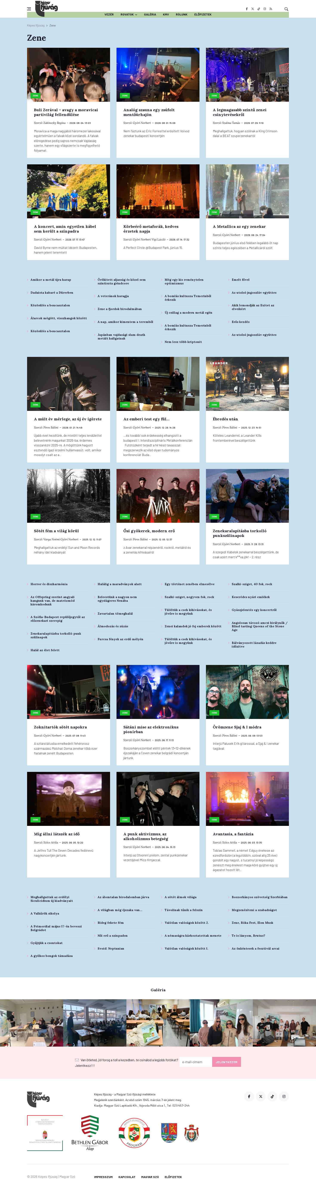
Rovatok (127, 14)
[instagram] (264, 8)
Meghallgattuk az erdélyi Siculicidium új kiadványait (52, 899)
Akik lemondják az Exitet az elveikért (253, 307)
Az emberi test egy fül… (146, 418)
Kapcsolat (126, 1177)
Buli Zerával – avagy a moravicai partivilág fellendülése (66, 112)
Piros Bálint (50, 427)
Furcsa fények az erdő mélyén (120, 639)
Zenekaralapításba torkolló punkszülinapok (240, 533)
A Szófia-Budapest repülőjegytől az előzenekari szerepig (58, 619)
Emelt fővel (241, 280)
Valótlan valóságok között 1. (186, 948)
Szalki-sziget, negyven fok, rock (189, 597)
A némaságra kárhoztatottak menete (193, 936)
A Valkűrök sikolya (45, 913)
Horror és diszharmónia (49, 584)
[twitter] (252, 8)
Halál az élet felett (45, 650)
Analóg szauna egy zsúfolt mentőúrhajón (149, 112)
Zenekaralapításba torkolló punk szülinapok (56, 635)
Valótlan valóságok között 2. (187, 923)
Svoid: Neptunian (111, 948)
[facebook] (246, 8)
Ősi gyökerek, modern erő (149, 530)
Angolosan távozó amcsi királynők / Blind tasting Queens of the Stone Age (260, 626)
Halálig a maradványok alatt (120, 584)
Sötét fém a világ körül (56, 530)
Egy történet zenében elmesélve (190, 584)
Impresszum (103, 1177)
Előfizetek (203, 14)
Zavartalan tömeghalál (115, 613)
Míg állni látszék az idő (57, 833)
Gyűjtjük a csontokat (47, 943)
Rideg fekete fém (111, 923)
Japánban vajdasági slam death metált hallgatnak (121, 336)
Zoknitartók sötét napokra (60, 727)
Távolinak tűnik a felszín (184, 910)
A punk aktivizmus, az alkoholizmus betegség (145, 836)
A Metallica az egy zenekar (239, 226)
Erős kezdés (241, 322)
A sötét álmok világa (180, 897)
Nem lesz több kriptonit (183, 342)
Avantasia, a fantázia (233, 833)
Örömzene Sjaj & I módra (237, 727)
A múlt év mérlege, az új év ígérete (68, 418)
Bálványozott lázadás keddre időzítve (254, 644)
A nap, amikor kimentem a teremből (125, 322)
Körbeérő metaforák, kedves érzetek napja (150, 229)
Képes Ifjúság (35, 25)
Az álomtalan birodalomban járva (123, 897)
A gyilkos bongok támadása (52, 956)
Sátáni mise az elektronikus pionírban (150, 729)
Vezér (109, 14)
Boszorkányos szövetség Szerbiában (260, 897)
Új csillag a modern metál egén (188, 313)
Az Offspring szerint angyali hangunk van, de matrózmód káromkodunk (53, 600)
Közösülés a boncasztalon (50, 305)
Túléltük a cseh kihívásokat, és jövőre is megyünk (188, 611)
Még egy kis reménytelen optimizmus (184, 281)
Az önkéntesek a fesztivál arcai (255, 948)
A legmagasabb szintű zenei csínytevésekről (240, 112)
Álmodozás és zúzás (113, 626)
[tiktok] (258, 8)
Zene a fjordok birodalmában (120, 309)
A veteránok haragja (113, 296)
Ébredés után (225, 418)
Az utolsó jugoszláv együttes (254, 293)
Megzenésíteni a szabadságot (254, 910)
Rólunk (181, 14)
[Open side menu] (29, 9)
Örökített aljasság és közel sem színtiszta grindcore (122, 281)
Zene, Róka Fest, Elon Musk (252, 923)
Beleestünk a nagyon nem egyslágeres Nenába (117, 599)
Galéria (150, 14)
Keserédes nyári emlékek (251, 597)
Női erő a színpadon (113, 936)
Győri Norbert (142, 123)
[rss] (270, 8)
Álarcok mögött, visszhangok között (59, 318)
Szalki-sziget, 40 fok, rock (252, 584)
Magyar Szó (150, 1177)
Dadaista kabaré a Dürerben (52, 293)
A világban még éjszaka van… (120, 910)
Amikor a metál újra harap (51, 280)
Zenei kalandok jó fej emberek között (193, 626)
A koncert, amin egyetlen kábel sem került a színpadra (65, 229)
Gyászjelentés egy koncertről (254, 610)
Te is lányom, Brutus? (248, 936)
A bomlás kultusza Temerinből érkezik (188, 298)
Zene (35, 95)
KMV (166, 14)
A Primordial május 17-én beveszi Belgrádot (56, 928)
